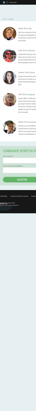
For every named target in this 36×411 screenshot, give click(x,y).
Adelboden (31, 94)
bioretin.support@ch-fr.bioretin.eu (9, 205)
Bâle (30, 28)
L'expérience (3, 196)
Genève (32, 72)
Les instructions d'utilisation (19, 196)
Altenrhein (31, 50)
